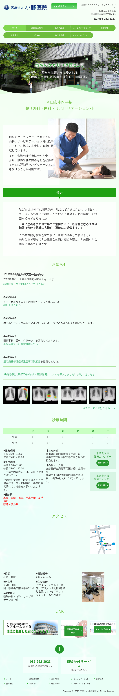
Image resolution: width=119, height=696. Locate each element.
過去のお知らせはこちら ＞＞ (99, 408)
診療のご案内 (37, 28)
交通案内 (14, 35)
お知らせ (37, 35)
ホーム (15, 28)
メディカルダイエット (82, 35)
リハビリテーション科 (82, 28)
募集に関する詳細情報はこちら (20, 343)
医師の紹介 (59, 28)
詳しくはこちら (12, 305)
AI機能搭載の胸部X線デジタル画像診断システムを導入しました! (39, 374)
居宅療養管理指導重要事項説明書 (22, 361)
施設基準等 (59, 35)
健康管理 (104, 28)
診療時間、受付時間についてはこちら (24, 284)
